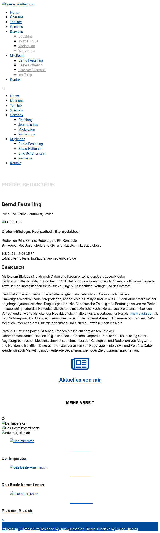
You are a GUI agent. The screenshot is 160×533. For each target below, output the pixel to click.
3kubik (64, 529)
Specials (16, 26)
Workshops (26, 50)
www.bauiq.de (140, 313)
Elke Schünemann (32, 69)
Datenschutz (30, 529)
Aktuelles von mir (80, 379)
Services (16, 31)
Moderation (26, 45)
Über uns (17, 17)
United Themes (126, 529)
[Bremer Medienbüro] (18, 4)
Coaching (25, 36)
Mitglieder (17, 55)
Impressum (10, 529)
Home (14, 12)
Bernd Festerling (30, 60)
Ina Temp (25, 74)
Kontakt (15, 79)
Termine (16, 21)
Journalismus (28, 41)
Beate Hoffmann (30, 65)
